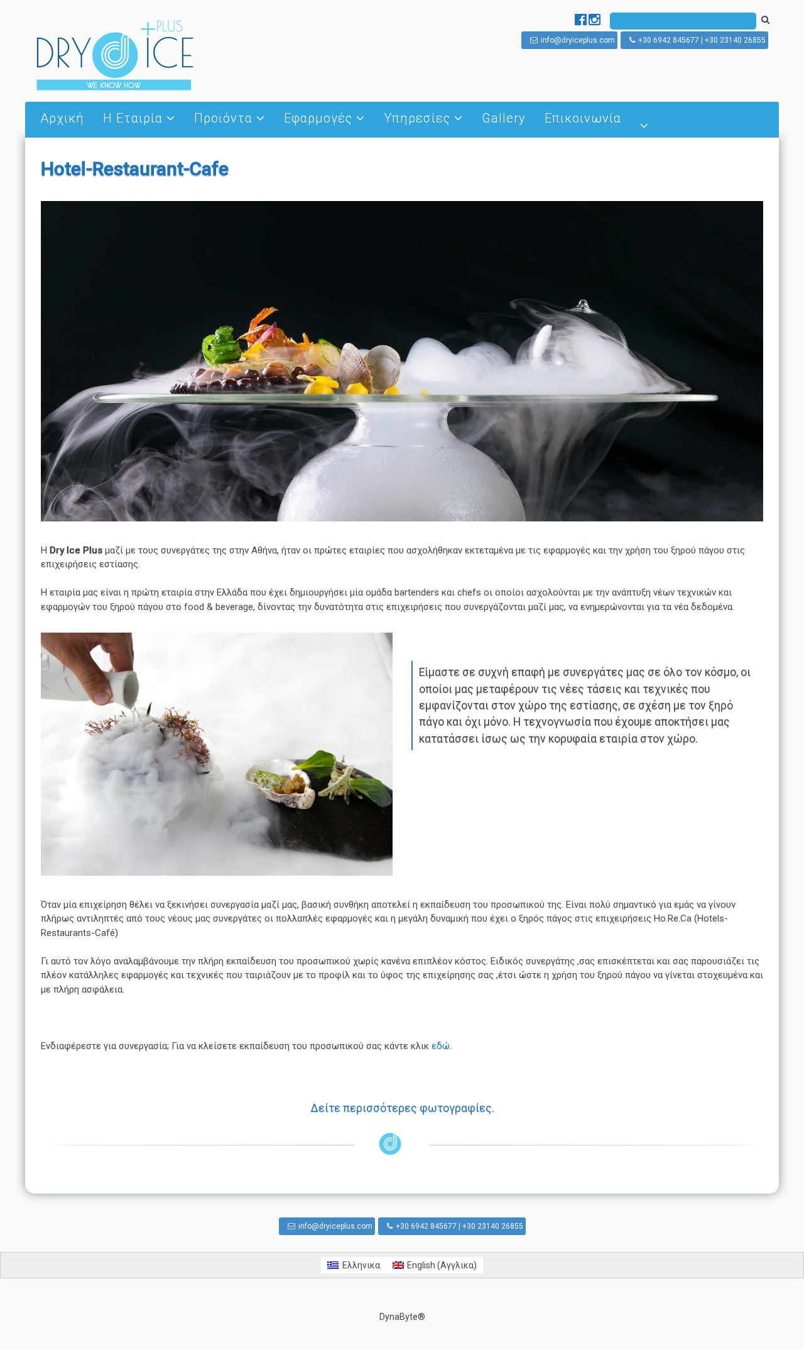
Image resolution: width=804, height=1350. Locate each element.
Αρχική (62, 118)
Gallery (504, 118)
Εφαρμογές (318, 118)
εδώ (441, 1046)
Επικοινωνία (583, 118)
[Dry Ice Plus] (115, 89)
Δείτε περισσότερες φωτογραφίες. (402, 1108)
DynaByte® (402, 1317)
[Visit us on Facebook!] (582, 21)
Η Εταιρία (133, 118)
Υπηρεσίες (417, 118)
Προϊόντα (223, 118)
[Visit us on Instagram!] (594, 21)
